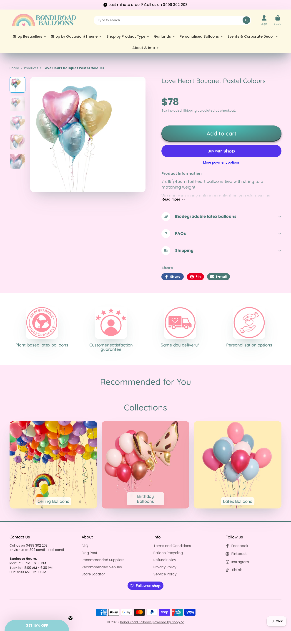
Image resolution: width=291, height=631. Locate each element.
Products (31, 68)
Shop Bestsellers (27, 36)
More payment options (221, 162)
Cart (277, 20)
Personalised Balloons (199, 36)
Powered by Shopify (168, 622)
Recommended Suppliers (103, 559)
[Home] (44, 20)
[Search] (246, 20)
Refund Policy (164, 559)
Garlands (162, 36)
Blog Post (90, 552)
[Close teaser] (70, 618)
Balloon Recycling (168, 552)
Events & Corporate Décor (251, 36)
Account (264, 20)
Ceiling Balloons (53, 465)
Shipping (190, 110)
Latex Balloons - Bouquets (237, 465)
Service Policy (165, 574)
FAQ (85, 545)
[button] (37, 625)
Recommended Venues (102, 567)
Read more (170, 199)
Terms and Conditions (172, 545)
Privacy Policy (164, 567)
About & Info (143, 47)
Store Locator (93, 574)
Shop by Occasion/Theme (74, 36)
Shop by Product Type (125, 36)
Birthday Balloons (145, 465)
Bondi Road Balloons (136, 622)
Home (14, 68)
